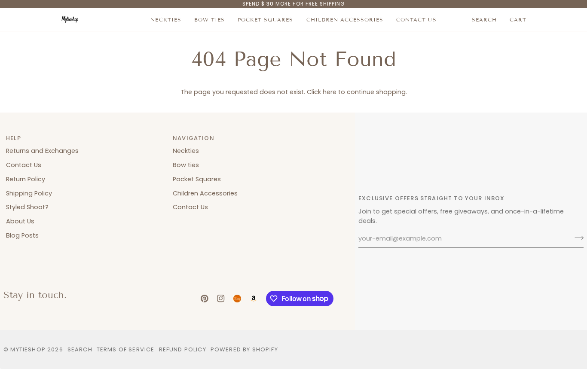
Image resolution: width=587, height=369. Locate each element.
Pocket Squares (197, 179)
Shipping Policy (29, 193)
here (329, 92)
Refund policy (182, 349)
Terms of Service (126, 349)
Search (79, 349)
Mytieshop (28, 349)
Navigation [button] (193, 138)
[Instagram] (221, 298)
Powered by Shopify (244, 349)
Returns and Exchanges (42, 150)
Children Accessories (205, 193)
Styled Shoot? (27, 207)
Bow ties (186, 165)
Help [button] (13, 138)
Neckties (186, 150)
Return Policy (25, 179)
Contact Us (23, 165)
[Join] (576, 237)
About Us (20, 221)
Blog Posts (22, 235)
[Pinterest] (204, 298)
